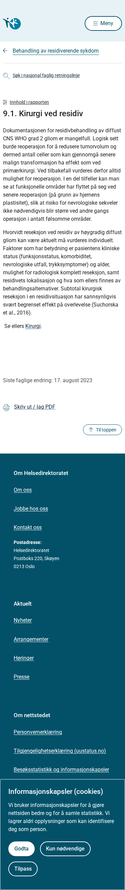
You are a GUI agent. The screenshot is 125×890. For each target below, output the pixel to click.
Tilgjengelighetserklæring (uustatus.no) (60, 751)
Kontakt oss (28, 527)
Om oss (23, 490)
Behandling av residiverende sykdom (56, 51)
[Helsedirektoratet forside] (11, 23)
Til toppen (106, 429)
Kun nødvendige (65, 848)
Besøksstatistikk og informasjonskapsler (61, 769)
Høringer (24, 658)
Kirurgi (33, 326)
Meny (106, 23)
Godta (21, 848)
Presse (21, 677)
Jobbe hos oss (31, 508)
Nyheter (23, 620)
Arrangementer (31, 639)
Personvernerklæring (38, 732)
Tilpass (23, 869)
